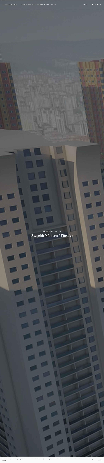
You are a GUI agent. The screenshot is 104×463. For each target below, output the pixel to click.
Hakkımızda (32, 4)
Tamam (100, 459)
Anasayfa (24, 4)
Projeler (40, 4)
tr (86, 4)
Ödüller (46, 4)
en (84, 4)
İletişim (53, 4)
